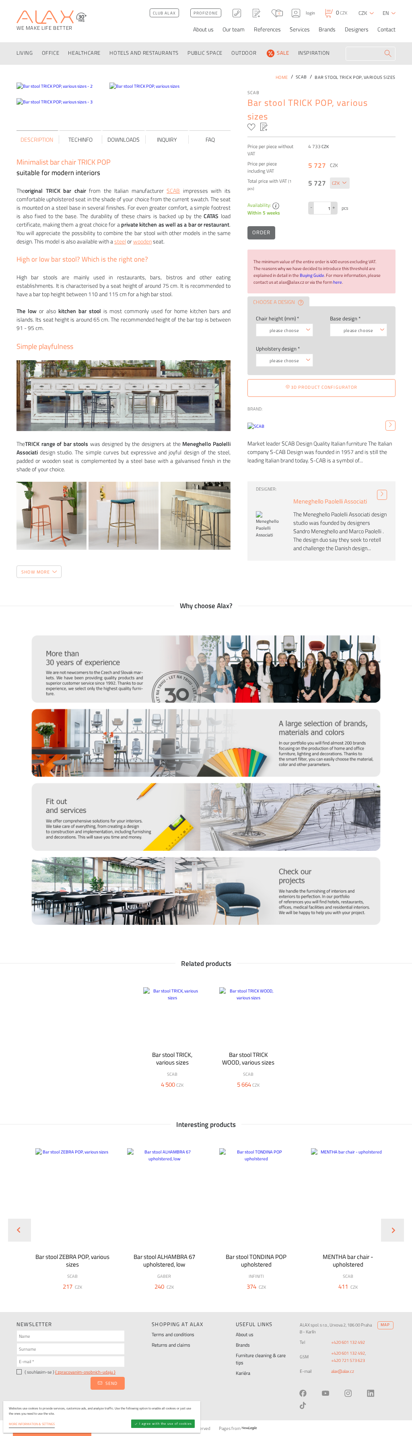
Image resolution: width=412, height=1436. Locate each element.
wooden (142, 241)
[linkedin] (370, 1393)
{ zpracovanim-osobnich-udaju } (85, 1371)
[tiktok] (303, 1405)
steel (120, 241)
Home (282, 77)
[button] (89, 1297)
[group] (68, 1223)
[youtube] (325, 1393)
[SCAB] (390, 426)
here (337, 282)
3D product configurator (324, 387)
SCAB (253, 92)
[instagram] (348, 1393)
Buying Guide (312, 275)
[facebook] (303, 1393)
